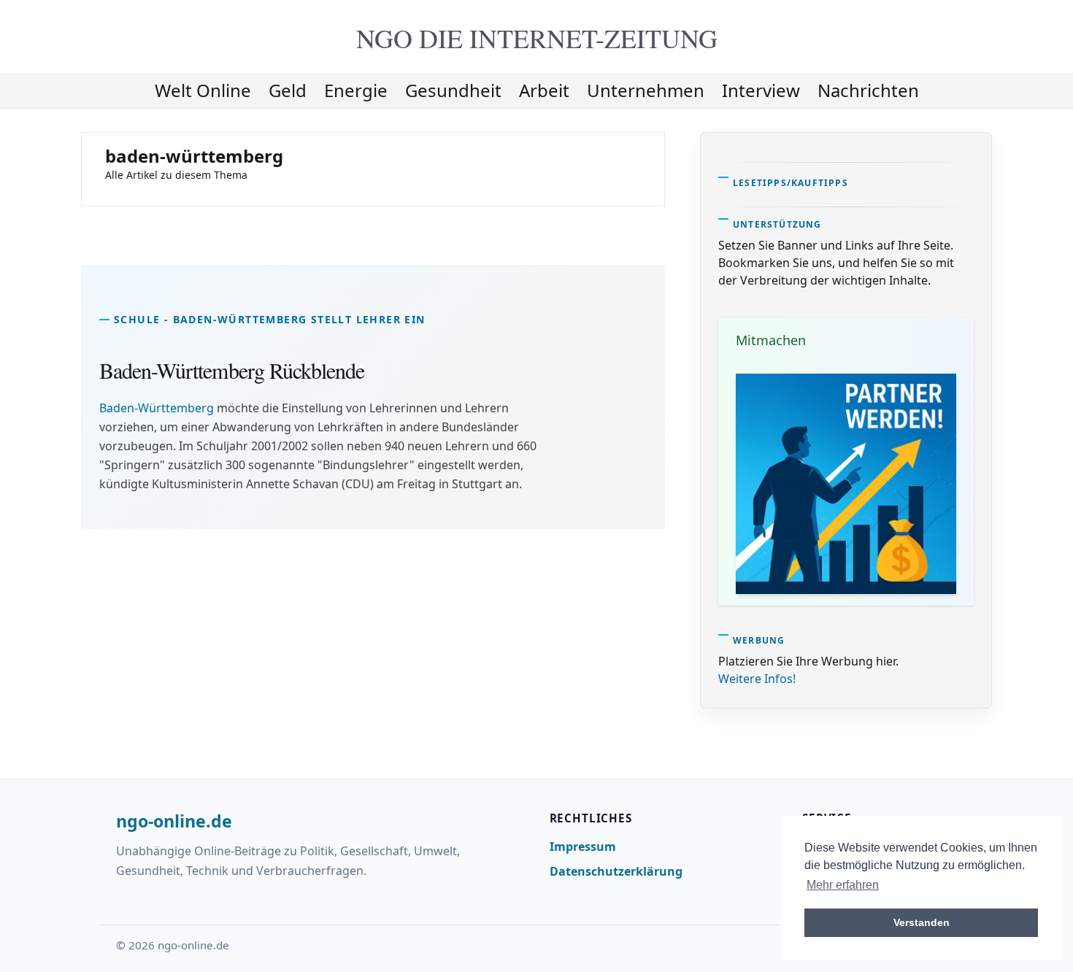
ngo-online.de (174, 821)
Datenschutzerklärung (616, 871)
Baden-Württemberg (156, 408)
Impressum (583, 846)
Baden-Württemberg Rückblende (231, 370)
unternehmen (645, 90)
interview (761, 90)
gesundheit (453, 90)
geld (288, 90)
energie (356, 90)
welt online (203, 90)
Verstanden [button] (921, 922)
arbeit (544, 90)
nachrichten (868, 90)
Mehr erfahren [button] (843, 885)
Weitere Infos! (757, 679)
